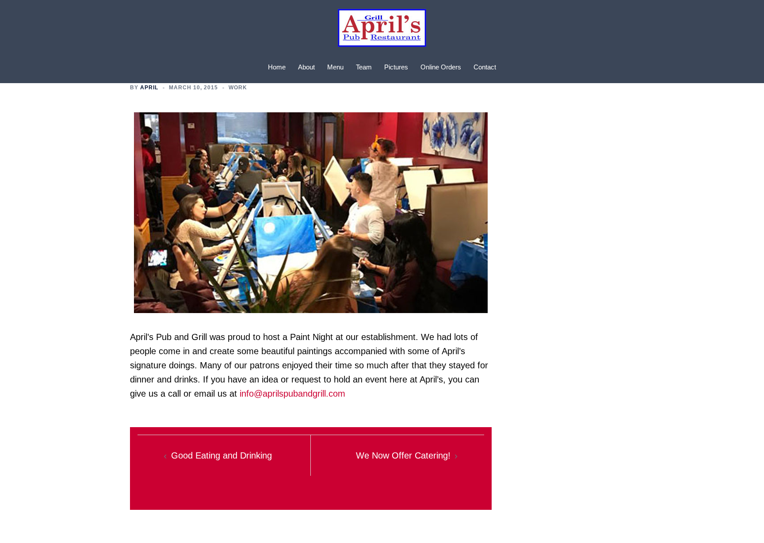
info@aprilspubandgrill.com (292, 393)
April (149, 87)
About (306, 67)
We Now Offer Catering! (403, 455)
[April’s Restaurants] (382, 30)
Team (364, 67)
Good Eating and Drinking (221, 455)
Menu (335, 67)
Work (238, 87)
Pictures (396, 67)
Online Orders (440, 67)
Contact (485, 67)
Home (277, 67)
